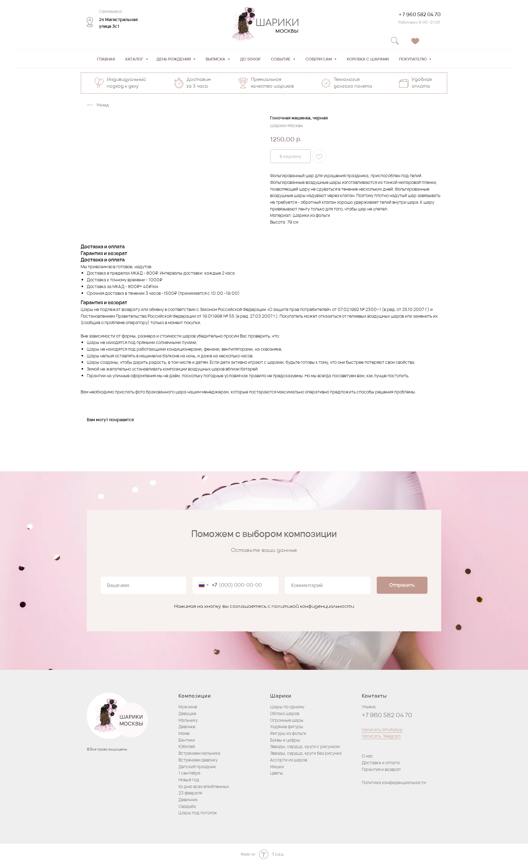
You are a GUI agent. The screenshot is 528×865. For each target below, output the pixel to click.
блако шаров (286, 713)
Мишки (277, 766)
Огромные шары (286, 720)
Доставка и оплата (381, 762)
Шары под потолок (197, 813)
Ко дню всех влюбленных (203, 786)
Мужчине (187, 707)
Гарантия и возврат (381, 769)
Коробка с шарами (368, 59)
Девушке (187, 713)
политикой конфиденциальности (313, 606)
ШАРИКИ (277, 23)
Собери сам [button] (319, 59)
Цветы (276, 773)
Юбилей (186, 746)
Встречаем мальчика (199, 753)
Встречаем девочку (198, 760)
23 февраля (190, 793)
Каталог (134, 59)
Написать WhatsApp (382, 729)
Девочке (186, 726)
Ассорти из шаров (288, 760)
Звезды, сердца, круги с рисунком (305, 746)
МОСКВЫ (287, 31)
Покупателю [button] (413, 59)
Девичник (188, 799)
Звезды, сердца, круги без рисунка (306, 753)
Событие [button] (281, 59)
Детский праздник (197, 766)
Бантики (186, 740)
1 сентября (189, 773)
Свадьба (187, 806)
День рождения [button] (174, 59)
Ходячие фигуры (286, 726)
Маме (183, 733)
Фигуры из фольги (288, 733)
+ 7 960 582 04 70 (420, 14)
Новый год (188, 780)
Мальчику (188, 720)
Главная (106, 59)
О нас (367, 756)
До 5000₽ (250, 59)
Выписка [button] (216, 59)
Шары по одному (287, 707)
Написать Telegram (381, 736)
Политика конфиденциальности (394, 782)
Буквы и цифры (285, 740)
